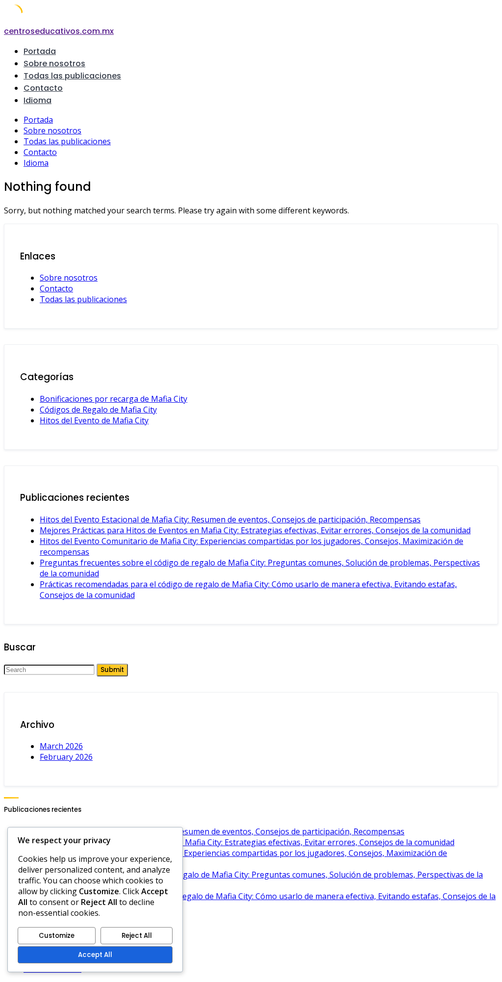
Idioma (37, 100)
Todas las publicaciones (72, 75)
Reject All (137, 935)
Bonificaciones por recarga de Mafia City (113, 398)
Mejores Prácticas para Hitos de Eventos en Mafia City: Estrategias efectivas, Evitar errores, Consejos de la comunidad (255, 530)
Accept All (95, 954)
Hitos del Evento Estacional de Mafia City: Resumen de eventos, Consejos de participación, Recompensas (230, 519)
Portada (40, 51)
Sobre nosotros (54, 63)
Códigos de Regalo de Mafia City (98, 409)
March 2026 (61, 746)
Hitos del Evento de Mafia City (94, 420)
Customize (57, 935)
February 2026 (66, 756)
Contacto (43, 88)
